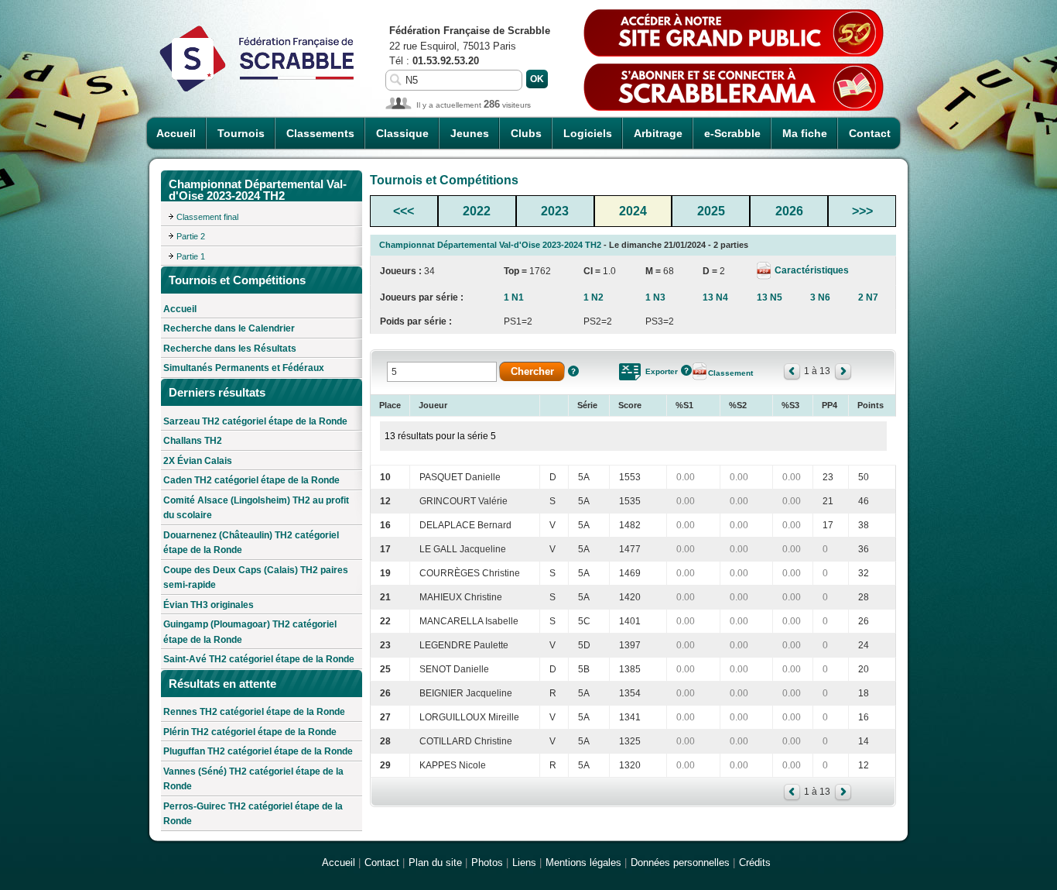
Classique (402, 133)
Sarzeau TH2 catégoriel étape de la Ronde (255, 421)
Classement (730, 373)
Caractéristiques (810, 270)
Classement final (207, 217)
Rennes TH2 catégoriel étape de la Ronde (254, 711)
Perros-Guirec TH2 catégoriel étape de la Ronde (253, 814)
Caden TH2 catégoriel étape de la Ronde (251, 480)
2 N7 (868, 297)
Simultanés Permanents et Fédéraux (243, 368)
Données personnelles (680, 862)
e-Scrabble (732, 133)
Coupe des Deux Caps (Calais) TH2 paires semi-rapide (255, 578)
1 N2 (593, 297)
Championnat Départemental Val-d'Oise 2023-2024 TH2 (490, 244)
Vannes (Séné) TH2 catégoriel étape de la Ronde (253, 779)
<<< (403, 211)
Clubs (526, 133)
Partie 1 (190, 256)
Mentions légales (583, 862)
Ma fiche (804, 133)
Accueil (176, 133)
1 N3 (655, 297)
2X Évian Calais (197, 460)
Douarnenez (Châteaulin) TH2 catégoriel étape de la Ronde (251, 543)
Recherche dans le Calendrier (229, 328)
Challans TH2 (192, 440)
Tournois (241, 133)
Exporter (661, 371)
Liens (524, 862)
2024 (633, 211)
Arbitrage (658, 133)
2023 (555, 211)
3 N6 (820, 297)
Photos (487, 862)
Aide (573, 371)
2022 (477, 211)
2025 (711, 211)
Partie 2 (190, 236)
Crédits (755, 862)
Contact (870, 133)
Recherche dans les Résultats (229, 348)
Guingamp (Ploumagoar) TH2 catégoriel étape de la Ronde (250, 632)
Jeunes (469, 133)
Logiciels (587, 133)
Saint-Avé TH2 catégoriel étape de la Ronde (258, 659)
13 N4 (715, 297)
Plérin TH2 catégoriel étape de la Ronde (250, 732)
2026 (789, 211)
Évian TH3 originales (208, 605)
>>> (862, 211)
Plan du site (435, 862)
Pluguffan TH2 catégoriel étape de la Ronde (258, 751)
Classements (320, 133)
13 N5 (769, 297)
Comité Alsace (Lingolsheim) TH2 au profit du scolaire (256, 508)
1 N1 (514, 297)
